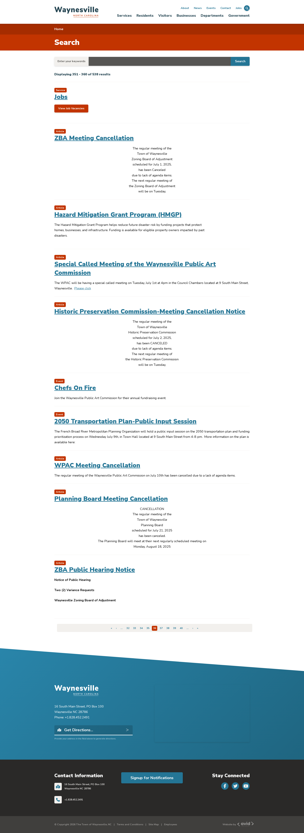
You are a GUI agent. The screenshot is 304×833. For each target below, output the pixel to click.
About (185, 8)
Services (124, 15)
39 (175, 628)
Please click (82, 288)
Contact (225, 8)
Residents (145, 15)
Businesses (186, 15)
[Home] (76, 12)
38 (168, 628)
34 (142, 628)
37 (162, 628)
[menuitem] (124, 16)
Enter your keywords (72, 61)
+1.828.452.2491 (73, 799)
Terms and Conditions (130, 824)
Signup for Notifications (152, 778)
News (198, 8)
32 (128, 628)
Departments (212, 15)
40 (182, 628)
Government (239, 15)
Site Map (153, 824)
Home (58, 29)
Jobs (239, 8)
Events (211, 8)
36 (155, 629)
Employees (170, 824)
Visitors (165, 15)
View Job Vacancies (71, 108)
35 (149, 628)
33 (135, 628)
